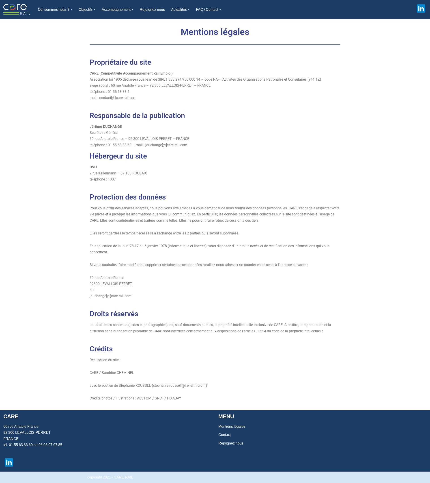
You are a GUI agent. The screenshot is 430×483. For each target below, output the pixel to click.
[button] (71, 9)
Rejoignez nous (152, 9)
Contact (224, 435)
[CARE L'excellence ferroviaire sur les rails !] (16, 9)
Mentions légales (231, 426)
